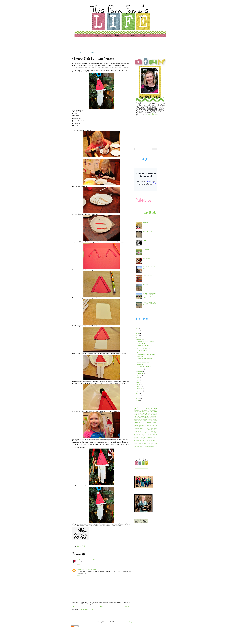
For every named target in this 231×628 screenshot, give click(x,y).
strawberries (137, 422)
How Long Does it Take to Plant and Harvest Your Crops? (150, 304)
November (140, 369)
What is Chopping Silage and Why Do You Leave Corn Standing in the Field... (149, 295)
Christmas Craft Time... (143, 362)
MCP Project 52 (152, 413)
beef (139, 416)
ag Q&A (144, 414)
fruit (148, 435)
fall (147, 420)
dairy (149, 423)
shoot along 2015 (141, 426)
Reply (78, 564)
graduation (136, 437)
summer (149, 445)
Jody (155, 408)
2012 (137, 337)
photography (154, 416)
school (146, 443)
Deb (78, 560)
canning (144, 420)
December (140, 339)
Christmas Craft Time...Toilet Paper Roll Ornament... (146, 349)
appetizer (143, 429)
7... (138, 352)
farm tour (154, 434)
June (138, 380)
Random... (146, 240)
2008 (137, 400)
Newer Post (76, 606)
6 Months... (146, 222)
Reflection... (140, 356)
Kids (148, 428)
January (139, 391)
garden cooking (153, 435)
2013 (137, 335)
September (140, 373)
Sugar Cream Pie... (148, 231)
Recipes (136, 410)
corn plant (139, 432)
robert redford (142, 443)
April (138, 384)
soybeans (139, 445)
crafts (83, 546)
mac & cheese (144, 439)
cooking (155, 431)
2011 (137, 393)
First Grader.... (147, 249)
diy (151, 423)
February (140, 388)
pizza (146, 440)
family (147, 417)
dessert (153, 432)
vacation (143, 446)
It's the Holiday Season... (144, 366)
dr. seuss (155, 423)
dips (156, 432)
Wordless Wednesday (149, 410)
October (139, 371)
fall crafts (149, 434)
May (138, 382)
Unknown (79, 569)
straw (145, 445)
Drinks (145, 428)
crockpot (144, 417)
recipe (142, 408)
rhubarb (136, 443)
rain (156, 442)
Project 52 (144, 413)
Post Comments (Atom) (86, 609)
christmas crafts (145, 416)
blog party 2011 (154, 429)
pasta (141, 440)
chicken (143, 431)
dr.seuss (136, 434)
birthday (136, 423)
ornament (136, 440)
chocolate (148, 431)
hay (148, 437)
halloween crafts (143, 437)
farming (136, 425)
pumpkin (147, 442)
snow (135, 445)
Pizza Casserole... (147, 275)
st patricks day (153, 426)
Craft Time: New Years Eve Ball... (145, 341)
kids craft (149, 425)
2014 (137, 333)
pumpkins (152, 442)
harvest (155, 420)
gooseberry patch (139, 411)
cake (140, 431)
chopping (141, 423)
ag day (139, 429)
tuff (140, 446)
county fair (144, 432)
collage (151, 431)
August (139, 375)
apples (146, 429)
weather (147, 446)
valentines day (144, 419)
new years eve (153, 439)
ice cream (155, 437)
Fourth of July (151, 419)
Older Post (127, 606)
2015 (137, 331)
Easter (154, 414)
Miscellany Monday (152, 422)
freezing (136, 435)
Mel (149, 408)
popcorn (150, 440)
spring (142, 445)
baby (149, 429)
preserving (142, 442)
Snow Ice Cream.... (142, 343)
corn (135, 432)
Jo (141, 414)
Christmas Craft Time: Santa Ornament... (144, 359)
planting (136, 417)
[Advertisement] (107, 45)
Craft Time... (146, 258)
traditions (136, 446)
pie (143, 440)
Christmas (79, 546)
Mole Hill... (146, 284)
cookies (146, 423)
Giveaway (143, 422)
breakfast (136, 431)
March (139, 386)
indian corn (137, 439)
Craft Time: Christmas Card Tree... (146, 354)
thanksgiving (154, 445)
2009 (137, 398)
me (148, 439)
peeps (138, 419)
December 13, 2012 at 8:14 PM (90, 569)
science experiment (152, 443)
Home (101, 606)
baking (140, 420)
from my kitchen (143, 435)
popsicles (155, 440)
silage (147, 426)
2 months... (140, 364)
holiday (150, 437)
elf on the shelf (143, 434)
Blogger (131, 622)
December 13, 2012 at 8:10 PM (87, 560)
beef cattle (149, 414)
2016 (137, 328)
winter (141, 428)
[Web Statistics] (75, 626)
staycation (136, 428)
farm (152, 408)
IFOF (140, 417)
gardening (150, 420)
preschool (136, 442)
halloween (152, 417)
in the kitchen (142, 425)
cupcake (149, 432)
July (138, 377)
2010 (137, 396)
